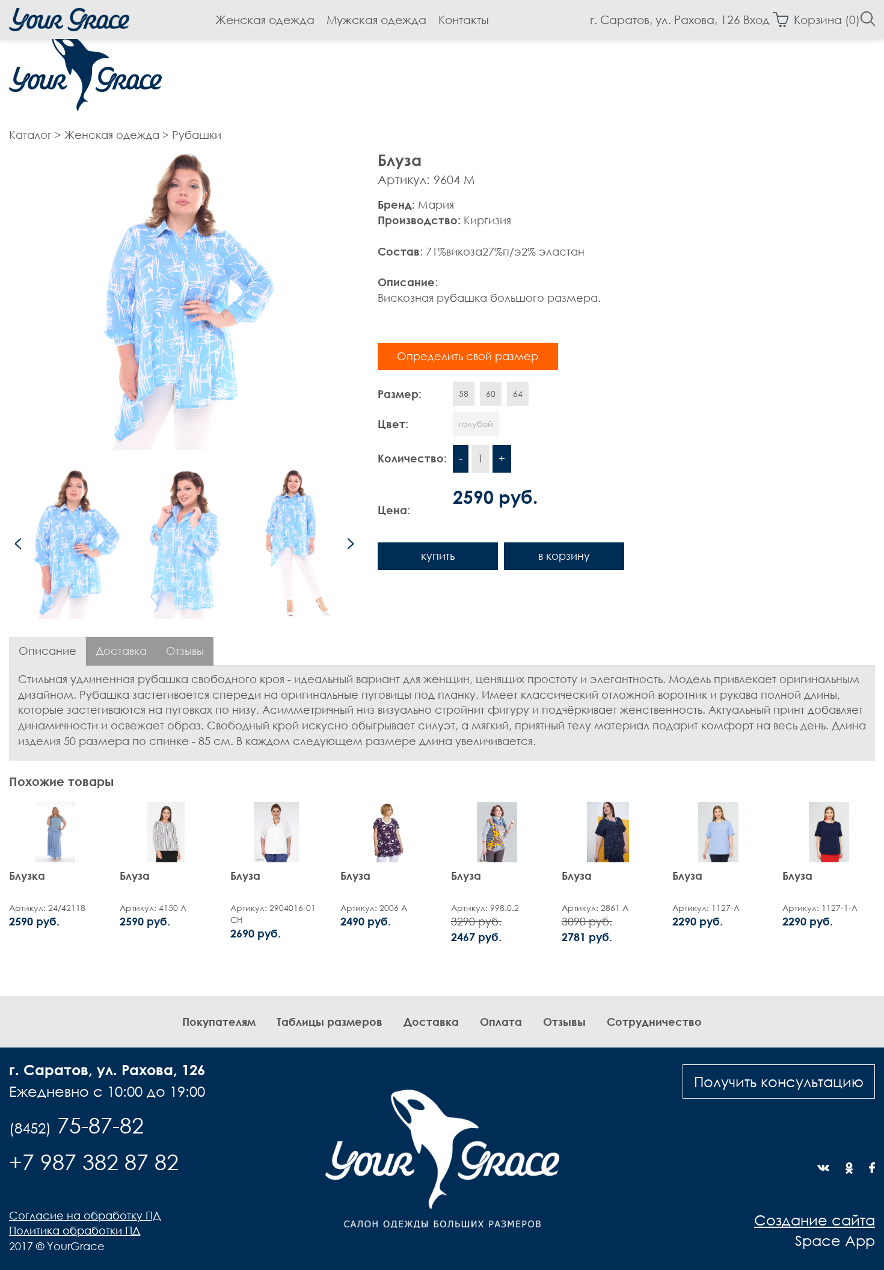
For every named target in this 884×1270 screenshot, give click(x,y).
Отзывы (564, 1021)
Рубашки (196, 134)
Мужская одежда (376, 19)
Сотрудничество (654, 1021)
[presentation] (18, 543)
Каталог (30, 134)
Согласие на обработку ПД (85, 1215)
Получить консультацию (779, 1081)
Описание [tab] (47, 650)
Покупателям (219, 1021)
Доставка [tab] (121, 650)
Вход (756, 19)
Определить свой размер (467, 356)
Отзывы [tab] (185, 650)
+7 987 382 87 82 (94, 1162)
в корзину (564, 555)
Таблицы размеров (329, 1021)
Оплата (501, 1021)
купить (438, 555)
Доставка (431, 1021)
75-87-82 (76, 1125)
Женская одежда (265, 19)
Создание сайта (814, 1219)
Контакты (463, 19)
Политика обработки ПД (74, 1230)
